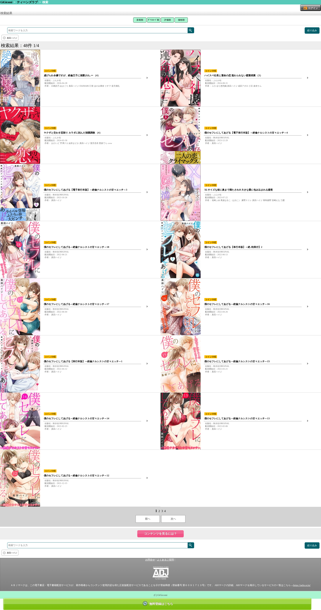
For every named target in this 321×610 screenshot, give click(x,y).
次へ (173, 518)
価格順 (181, 20)
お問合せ (150, 560)
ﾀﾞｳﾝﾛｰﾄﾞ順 (153, 20)
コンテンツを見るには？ (160, 533)
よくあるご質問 (165, 560)
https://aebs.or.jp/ (302, 585)
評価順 (167, 20)
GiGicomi (6, 2)
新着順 (140, 20)
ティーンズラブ (27, 2)
